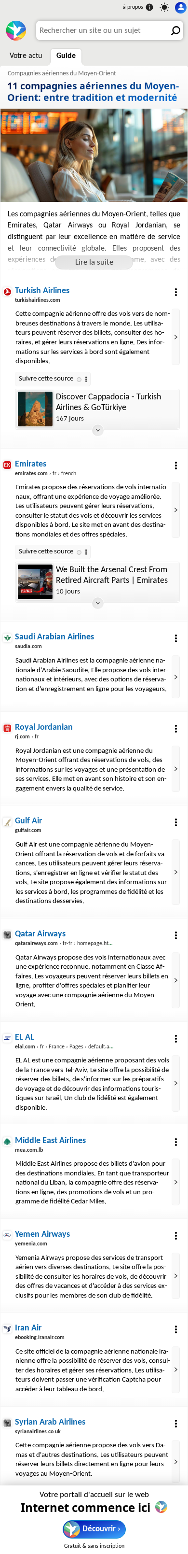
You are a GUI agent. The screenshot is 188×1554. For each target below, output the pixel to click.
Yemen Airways (42, 1234)
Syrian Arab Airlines (50, 1422)
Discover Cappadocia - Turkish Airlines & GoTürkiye (108, 402)
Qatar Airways (40, 934)
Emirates (30, 464)
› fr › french (45, 474)
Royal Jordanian (44, 727)
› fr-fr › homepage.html (65, 944)
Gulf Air (28, 821)
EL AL (24, 1037)
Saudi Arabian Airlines (54, 637)
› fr (27, 737)
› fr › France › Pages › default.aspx (66, 1047)
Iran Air (28, 1328)
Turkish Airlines (42, 291)
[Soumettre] (173, 30)
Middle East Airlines (50, 1141)
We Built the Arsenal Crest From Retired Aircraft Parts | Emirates (112, 575)
